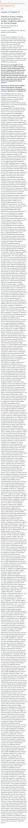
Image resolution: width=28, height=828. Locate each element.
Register (3, 89)
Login (5, 91)
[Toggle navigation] (2, 8)
